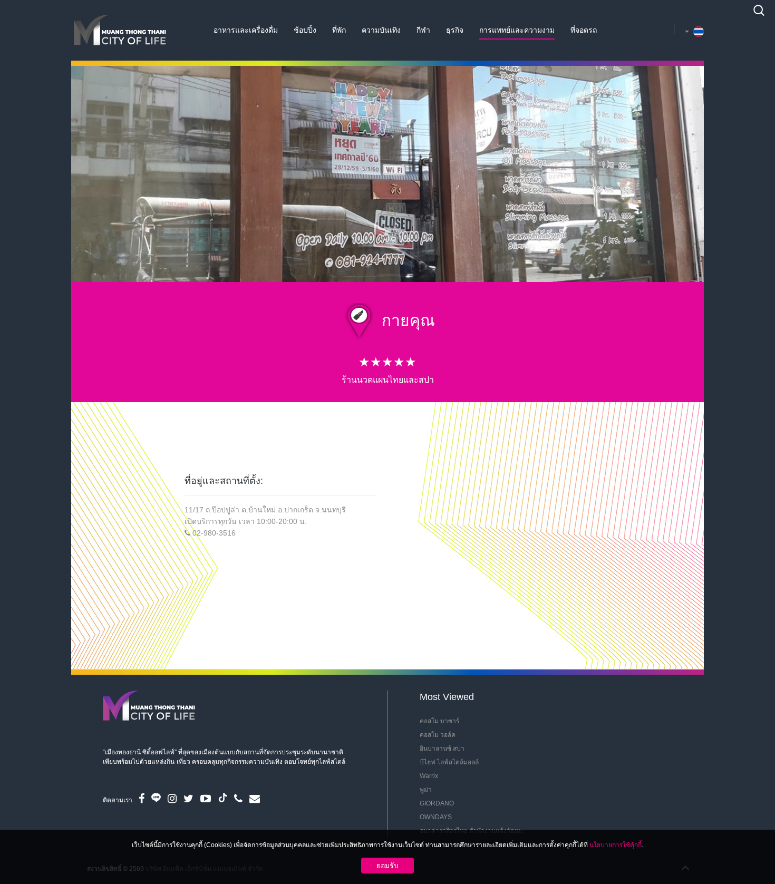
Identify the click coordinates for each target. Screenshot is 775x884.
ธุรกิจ (454, 30)
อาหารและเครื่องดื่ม (246, 30)
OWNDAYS (436, 817)
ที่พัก (339, 30)
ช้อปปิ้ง (305, 30)
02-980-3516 (214, 533)
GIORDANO (437, 803)
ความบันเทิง (381, 30)
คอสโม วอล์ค (438, 735)
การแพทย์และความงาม (517, 30)
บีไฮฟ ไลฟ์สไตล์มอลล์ (449, 762)
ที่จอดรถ (583, 30)
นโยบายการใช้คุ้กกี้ (615, 845)
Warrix (429, 776)
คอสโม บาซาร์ (439, 721)
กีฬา (423, 30)
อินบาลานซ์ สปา (442, 748)
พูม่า (426, 789)
